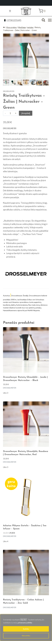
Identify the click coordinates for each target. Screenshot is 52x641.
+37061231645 (13, 20)
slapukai (23, 620)
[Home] (4, 27)
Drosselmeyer (9, 128)
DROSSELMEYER (8, 91)
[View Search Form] (43, 20)
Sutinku (26, 629)
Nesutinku (26, 636)
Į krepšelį (25, 113)
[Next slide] (47, 82)
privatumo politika (25, 623)
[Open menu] (50, 20)
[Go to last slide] (4, 82)
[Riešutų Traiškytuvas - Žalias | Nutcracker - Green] (26, 56)
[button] (6, 83)
